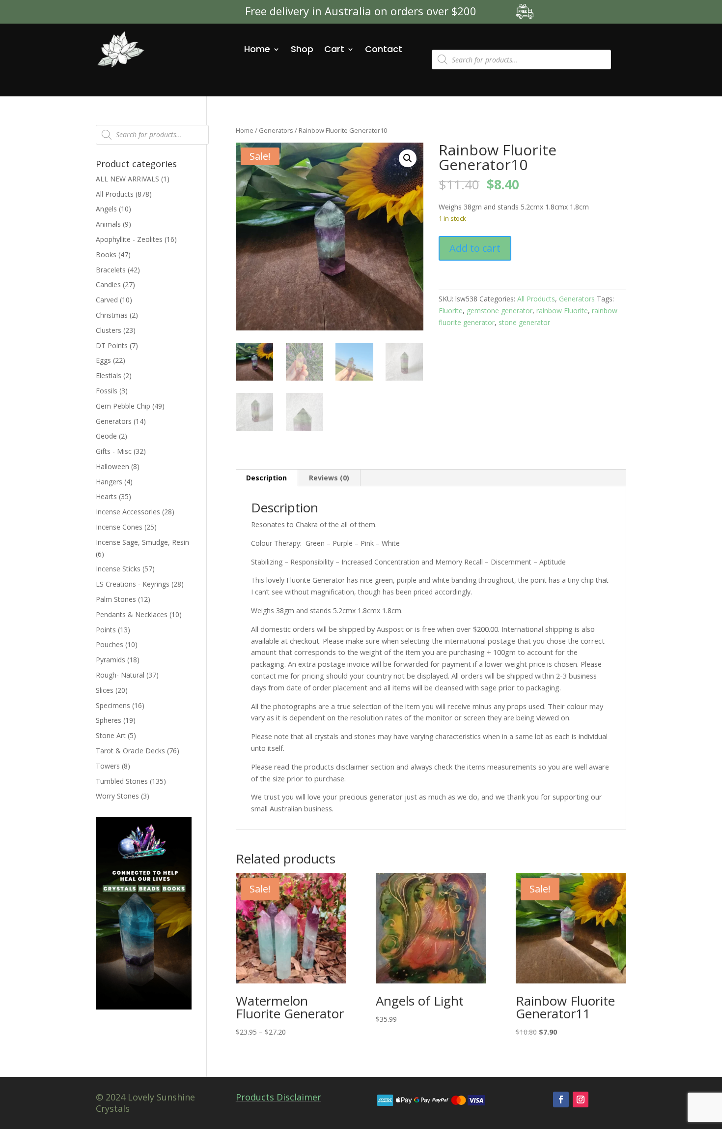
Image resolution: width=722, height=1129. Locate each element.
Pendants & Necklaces (131, 614)
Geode (106, 436)
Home (257, 49)
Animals (108, 224)
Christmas (112, 315)
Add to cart (474, 248)
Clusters (108, 330)
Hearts (106, 496)
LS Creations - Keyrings (132, 584)
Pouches (109, 644)
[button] (408, 158)
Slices (104, 690)
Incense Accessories (128, 511)
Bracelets (111, 269)
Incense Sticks (118, 568)
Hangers (109, 481)
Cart (334, 49)
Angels (106, 208)
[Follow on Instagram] (580, 1099)
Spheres (108, 720)
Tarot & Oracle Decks (130, 750)
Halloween (112, 466)
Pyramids (110, 659)
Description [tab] (266, 477)
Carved (107, 299)
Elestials (108, 375)
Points (106, 629)
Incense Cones (119, 527)
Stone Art (111, 735)
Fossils (106, 390)
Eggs (103, 360)
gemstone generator (499, 310)
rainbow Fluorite (562, 310)
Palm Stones (116, 599)
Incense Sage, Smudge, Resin (142, 542)
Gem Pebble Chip (123, 406)
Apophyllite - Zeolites (129, 239)
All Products (536, 298)
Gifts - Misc (114, 451)
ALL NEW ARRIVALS (127, 178)
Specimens (113, 705)
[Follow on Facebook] (561, 1099)
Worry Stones (117, 796)
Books (106, 254)
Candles (108, 284)
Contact (383, 49)
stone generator (524, 322)
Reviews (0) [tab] (329, 477)
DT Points (112, 345)
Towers (108, 766)
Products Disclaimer (278, 1097)
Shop (302, 49)
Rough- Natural (120, 675)
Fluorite (451, 310)
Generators (276, 130)
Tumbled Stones (122, 781)
